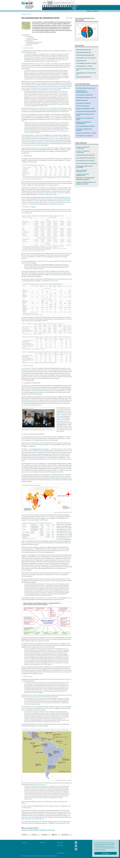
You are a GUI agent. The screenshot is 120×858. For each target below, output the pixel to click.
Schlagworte (56, 3)
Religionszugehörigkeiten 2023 (83, 52)
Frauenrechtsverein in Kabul (49, 194)
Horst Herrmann (26, 368)
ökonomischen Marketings (34, 444)
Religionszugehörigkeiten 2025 (83, 77)
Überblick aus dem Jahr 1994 (46, 137)
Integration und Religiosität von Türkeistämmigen (84, 122)
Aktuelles (24, 842)
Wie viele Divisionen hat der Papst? (42, 452)
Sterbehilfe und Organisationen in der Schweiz (85, 114)
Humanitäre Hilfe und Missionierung (41, 390)
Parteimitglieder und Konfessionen (84, 135)
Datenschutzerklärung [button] (100, 849)
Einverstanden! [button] (105, 853)
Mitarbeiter (42, 842)
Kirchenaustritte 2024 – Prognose (84, 66)
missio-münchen (51, 202)
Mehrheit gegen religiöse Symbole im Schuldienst (84, 166)
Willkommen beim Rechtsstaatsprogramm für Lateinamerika (38, 140)
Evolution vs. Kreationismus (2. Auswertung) (83, 151)
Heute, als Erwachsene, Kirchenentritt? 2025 (81, 171)
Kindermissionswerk (65, 202)
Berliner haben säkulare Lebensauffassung (86, 163)
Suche (73, 3)
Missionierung (43, 830)
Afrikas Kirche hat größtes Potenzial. (34, 819)
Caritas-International (46, 211)
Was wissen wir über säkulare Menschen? (86, 111)
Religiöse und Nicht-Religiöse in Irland (85, 108)
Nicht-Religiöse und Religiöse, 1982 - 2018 (86, 97)
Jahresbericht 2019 (63, 679)
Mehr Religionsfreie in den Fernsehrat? (85, 160)
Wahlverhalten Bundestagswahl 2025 (85, 55)
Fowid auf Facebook (85, 842)
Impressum (95, 11)
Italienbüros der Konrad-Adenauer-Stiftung (36, 67)
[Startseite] (32, 4)
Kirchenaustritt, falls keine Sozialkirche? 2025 (85, 69)
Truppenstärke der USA (64, 523)
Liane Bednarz (64, 81)
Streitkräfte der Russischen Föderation (64, 532)
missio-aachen (35, 202)
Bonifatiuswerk (36, 211)
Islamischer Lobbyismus (82, 100)
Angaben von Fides (50, 580)
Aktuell (45, 3)
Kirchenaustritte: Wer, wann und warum (86, 57)
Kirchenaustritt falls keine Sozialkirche (85, 155)
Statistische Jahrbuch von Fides (44, 516)
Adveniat (50, 199)
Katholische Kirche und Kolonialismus (49, 108)
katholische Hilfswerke (33, 830)
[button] (26, 835)
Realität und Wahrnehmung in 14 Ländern (86, 133)
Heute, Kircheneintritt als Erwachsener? (85, 158)
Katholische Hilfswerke (28, 823)
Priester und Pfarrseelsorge (82, 106)
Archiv (50, 3)
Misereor (31, 200)
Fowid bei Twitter (85, 846)
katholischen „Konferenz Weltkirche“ (49, 598)
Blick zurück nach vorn (39, 784)
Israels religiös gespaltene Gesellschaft (85, 126)
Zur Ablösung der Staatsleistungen (84, 95)
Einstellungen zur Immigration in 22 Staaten (84, 118)
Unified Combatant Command (62, 476)
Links (69, 3)
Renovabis (35, 204)
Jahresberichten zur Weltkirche (39, 148)
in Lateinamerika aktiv (60, 138)
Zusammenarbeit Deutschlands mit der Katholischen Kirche (39, 697)
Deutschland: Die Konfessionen (83, 103)
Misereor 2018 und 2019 (51, 281)
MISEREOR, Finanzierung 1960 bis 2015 (59, 823)
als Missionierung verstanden (46, 647)
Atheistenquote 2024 (81, 60)
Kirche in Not (44, 261)
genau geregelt (44, 726)
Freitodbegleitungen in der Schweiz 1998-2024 (86, 73)
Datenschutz (89, 11)
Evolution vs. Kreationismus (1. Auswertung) (83, 147)
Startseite (24, 14)
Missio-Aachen (61, 211)
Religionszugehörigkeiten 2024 (83, 49)
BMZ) (58, 414)
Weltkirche (24, 830)
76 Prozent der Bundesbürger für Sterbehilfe (84, 129)
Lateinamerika (51, 830)
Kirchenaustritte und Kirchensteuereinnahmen (82, 91)
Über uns (64, 3)
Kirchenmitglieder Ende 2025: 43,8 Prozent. (86, 63)
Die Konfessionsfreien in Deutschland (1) (86, 88)
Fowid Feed (85, 849)
